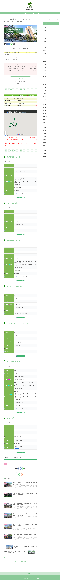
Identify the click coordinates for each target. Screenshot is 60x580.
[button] (14, 44)
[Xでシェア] (5, 44)
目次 (19, 78)
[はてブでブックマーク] (9, 44)
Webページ (17, 193)
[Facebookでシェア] (7, 44)
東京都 (6, 463)
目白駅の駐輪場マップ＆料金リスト (20, 81)
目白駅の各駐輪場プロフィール (20, 83)
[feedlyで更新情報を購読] (19, 474)
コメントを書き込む (20, 561)
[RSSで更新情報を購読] (22, 474)
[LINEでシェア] (11, 44)
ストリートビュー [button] (8, 161)
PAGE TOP (30, 573)
